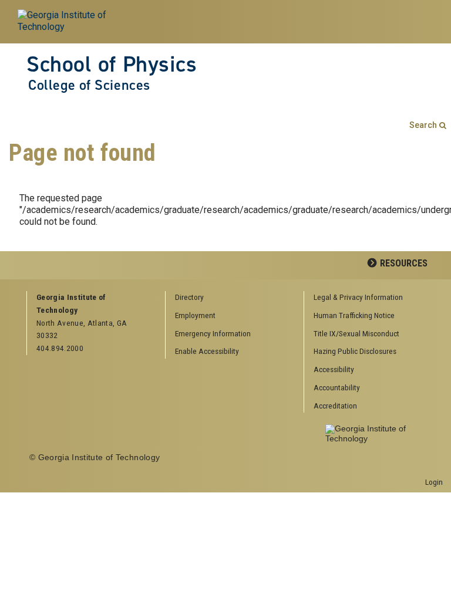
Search (423, 125)
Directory (189, 297)
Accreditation (335, 405)
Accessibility (334, 369)
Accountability (337, 387)
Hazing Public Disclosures (355, 351)
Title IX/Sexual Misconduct (356, 333)
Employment (195, 315)
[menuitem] (369, 298)
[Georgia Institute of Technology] (82, 21)
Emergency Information (213, 333)
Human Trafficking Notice (354, 315)
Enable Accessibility (207, 351)
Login (434, 482)
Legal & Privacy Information (358, 297)
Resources (404, 263)
